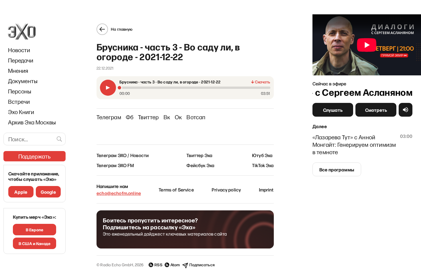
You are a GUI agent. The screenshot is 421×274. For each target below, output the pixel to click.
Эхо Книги (21, 112)
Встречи (19, 101)
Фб (129, 117)
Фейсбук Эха (200, 165)
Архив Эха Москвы (32, 122)
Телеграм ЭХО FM (115, 165)
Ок (178, 117)
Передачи (20, 60)
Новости (19, 50)
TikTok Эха (263, 165)
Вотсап (195, 117)
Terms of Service (176, 189)
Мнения (18, 70)
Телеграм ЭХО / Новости (123, 155)
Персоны (19, 91)
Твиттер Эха (199, 155)
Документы (23, 81)
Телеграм (109, 117)
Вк (167, 117)
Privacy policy (226, 189)
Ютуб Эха (262, 155)
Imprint (266, 189)
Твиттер (148, 117)
